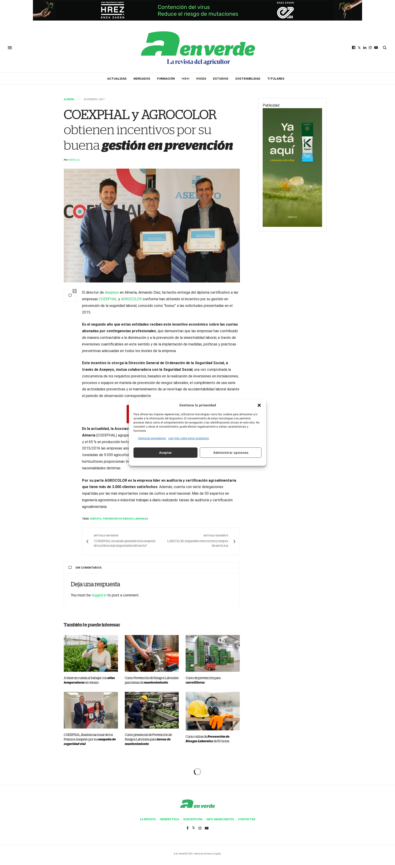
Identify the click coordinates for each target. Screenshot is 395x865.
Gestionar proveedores (152, 438)
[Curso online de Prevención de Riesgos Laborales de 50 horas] (213, 711)
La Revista (148, 819)
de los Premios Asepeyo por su (90, 739)
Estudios (220, 78)
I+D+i (185, 78)
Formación (166, 78)
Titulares (275, 78)
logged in (99, 595)
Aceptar (165, 453)
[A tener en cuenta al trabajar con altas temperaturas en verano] (91, 653)
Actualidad (117, 78)
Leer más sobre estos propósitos (188, 438)
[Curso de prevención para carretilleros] (213, 653)
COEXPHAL (108, 299)
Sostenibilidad (247, 78)
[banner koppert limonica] (292, 167)
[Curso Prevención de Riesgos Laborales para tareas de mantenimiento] (152, 653)
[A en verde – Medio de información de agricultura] (197, 48)
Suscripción (192, 819)
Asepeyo (112, 292)
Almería (69, 99)
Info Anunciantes (220, 819)
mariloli (74, 159)
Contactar (246, 819)
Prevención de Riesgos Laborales (125, 518)
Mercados (141, 78)
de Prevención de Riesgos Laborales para (148, 739)
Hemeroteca (169, 819)
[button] (259, 405)
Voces (201, 78)
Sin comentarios (88, 567)
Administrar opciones (230, 453)
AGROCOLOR (131, 299)
